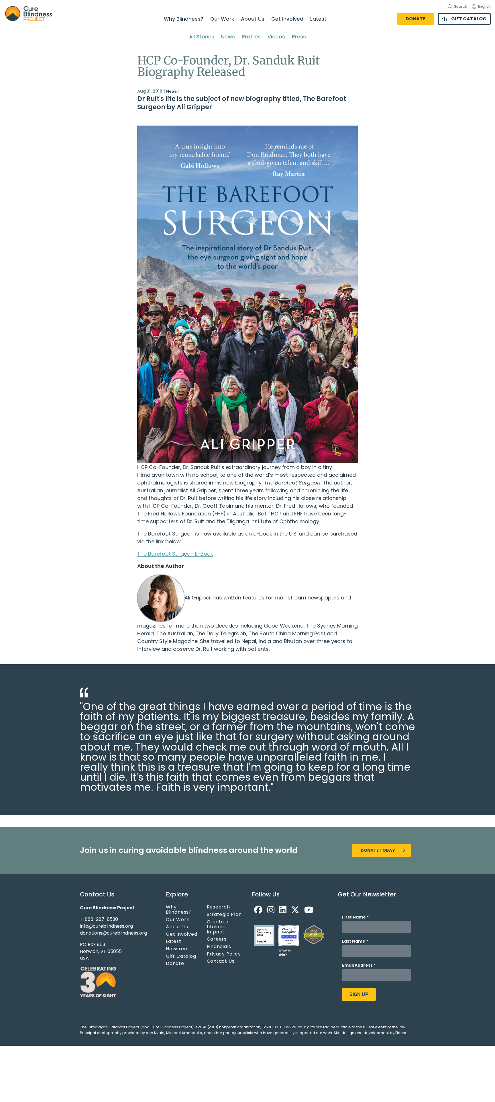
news (171, 91)
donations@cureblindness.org (113, 933)
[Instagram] (271, 909)
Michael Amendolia (184, 1032)
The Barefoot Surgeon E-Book (175, 553)
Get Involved (287, 18)
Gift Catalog (468, 18)
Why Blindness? (183, 18)
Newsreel (177, 948)
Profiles (251, 36)
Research (218, 907)
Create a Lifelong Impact (218, 927)
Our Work (222, 18)
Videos (276, 36)
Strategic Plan (224, 914)
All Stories (201, 36)
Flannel (401, 1032)
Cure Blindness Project (33, 13)
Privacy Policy (224, 954)
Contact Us (221, 961)
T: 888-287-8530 (99, 919)
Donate (415, 18)
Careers (217, 939)
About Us (252, 18)
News (228, 36)
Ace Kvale (155, 1032)
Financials (219, 946)
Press (299, 36)
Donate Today (378, 850)
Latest (318, 18)
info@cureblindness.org (106, 926)
